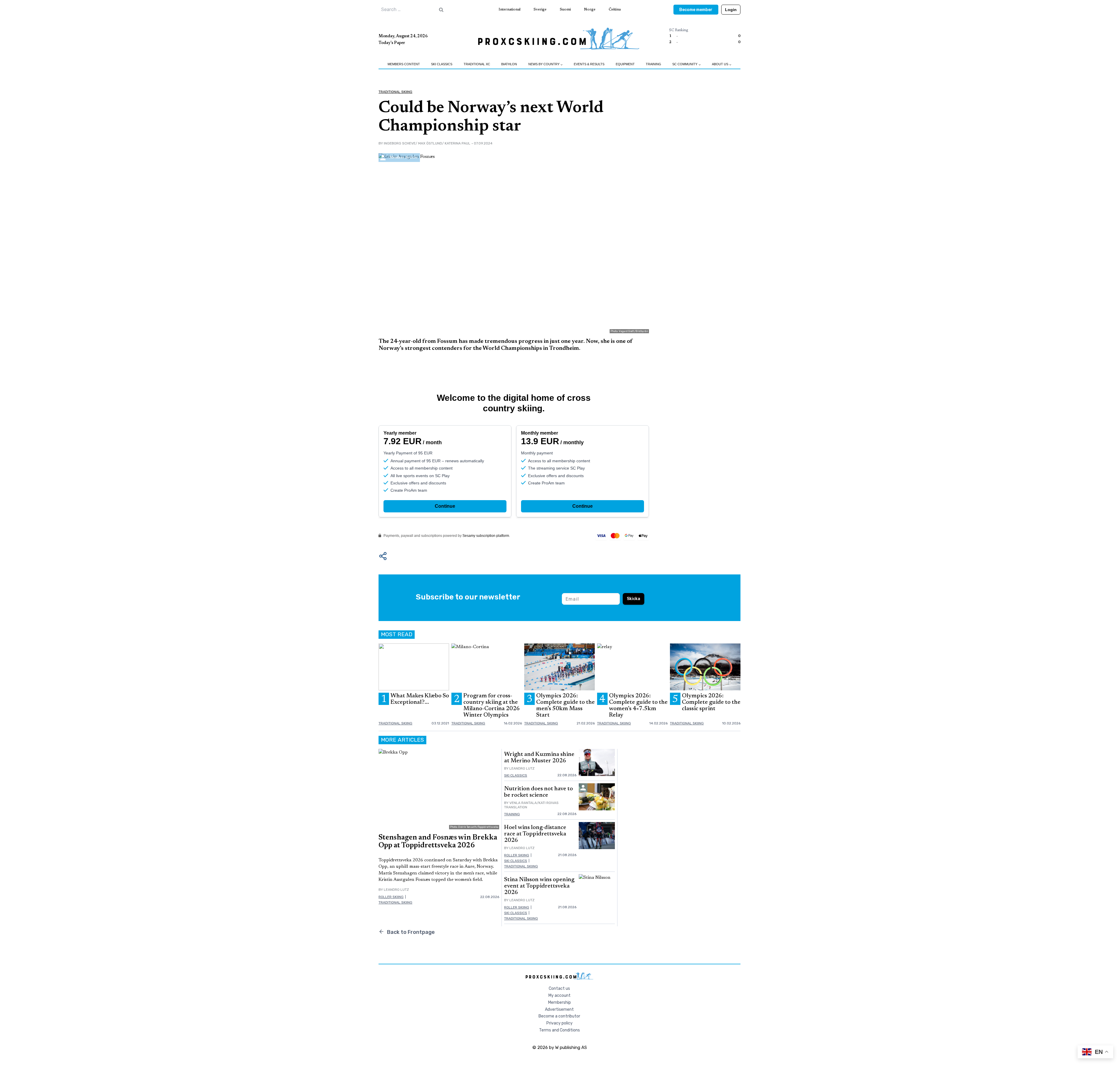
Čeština (615, 9)
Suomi (565, 9)
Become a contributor (559, 1016)
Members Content (404, 64)
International (509, 9)
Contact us (559, 988)
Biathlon (509, 64)
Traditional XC (477, 64)
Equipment (625, 64)
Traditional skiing (395, 92)
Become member (695, 9)
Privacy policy (559, 1023)
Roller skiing (391, 897)
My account (559, 995)
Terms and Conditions (559, 1030)
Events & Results (589, 64)
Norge (589, 9)
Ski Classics (441, 64)
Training (653, 64)
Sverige (540, 9)
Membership (559, 1002)
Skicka (633, 598)
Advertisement (559, 1009)
